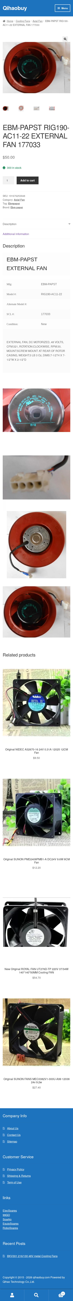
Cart (56, 1292)
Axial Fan (38, 21)
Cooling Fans (23, 21)
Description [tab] (9, 224)
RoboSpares (10, 1228)
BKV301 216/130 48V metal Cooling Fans (32, 1256)
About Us (12, 1128)
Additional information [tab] (16, 234)
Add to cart (27, 180)
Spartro (7, 1219)
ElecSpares (10, 1210)
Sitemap (12, 1141)
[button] (65, 39)
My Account (12, 1295)
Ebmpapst (14, 203)
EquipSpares (11, 1223)
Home (10, 21)
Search (36, 1295)
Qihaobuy (15, 8)
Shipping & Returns (19, 1176)
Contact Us (14, 1135)
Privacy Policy (15, 1169)
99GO (6, 1215)
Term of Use (14, 1182)
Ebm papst (17, 207)
